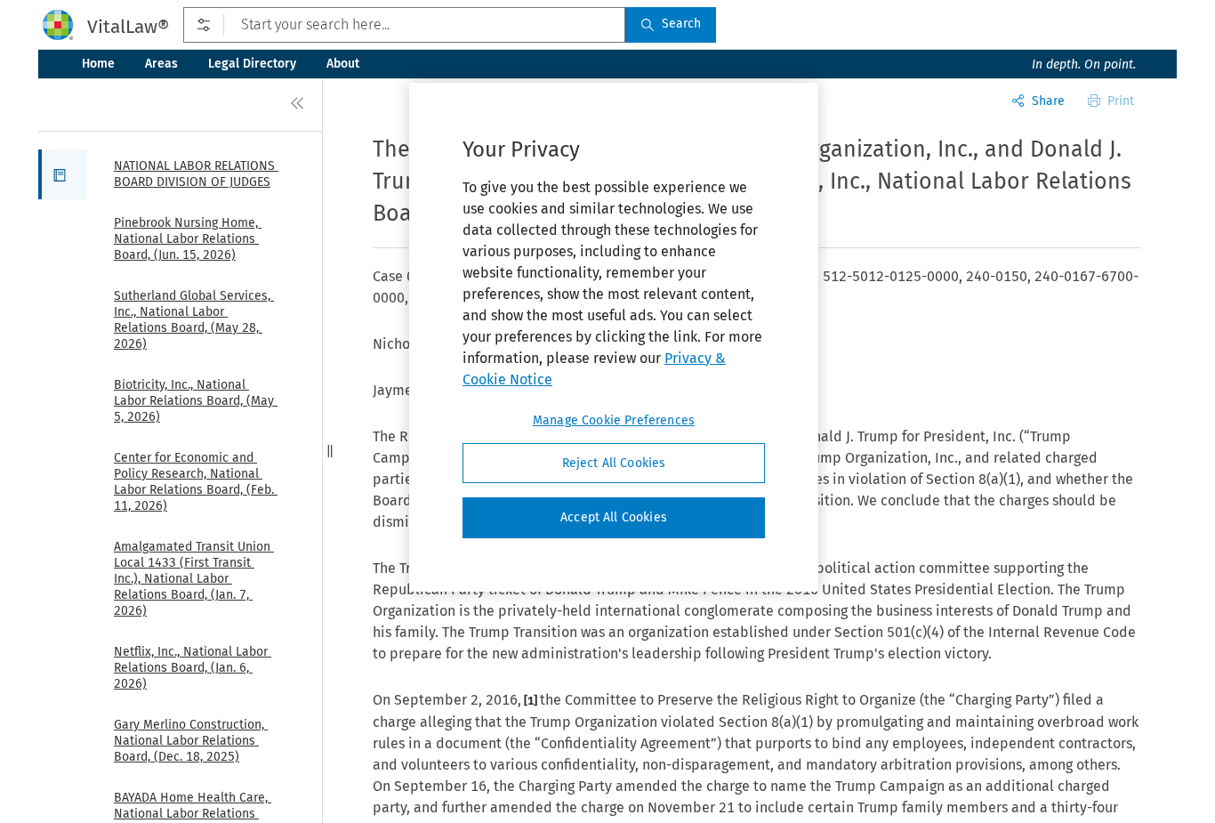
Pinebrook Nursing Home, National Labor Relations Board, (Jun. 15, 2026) (188, 238)
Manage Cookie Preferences (614, 420)
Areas (161, 63)
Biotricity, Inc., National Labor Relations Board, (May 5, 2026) (196, 400)
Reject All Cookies (614, 463)
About (342, 63)
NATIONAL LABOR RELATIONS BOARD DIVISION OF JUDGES (196, 174)
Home (98, 63)
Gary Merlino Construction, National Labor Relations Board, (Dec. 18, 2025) (191, 740)
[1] (530, 700)
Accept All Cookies (613, 517)
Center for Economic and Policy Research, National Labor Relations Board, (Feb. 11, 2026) (196, 481)
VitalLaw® (128, 26)
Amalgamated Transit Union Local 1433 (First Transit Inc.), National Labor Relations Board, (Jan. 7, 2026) (194, 578)
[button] (62, 174)
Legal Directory (252, 63)
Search (681, 23)
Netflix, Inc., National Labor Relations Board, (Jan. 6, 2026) (192, 667)
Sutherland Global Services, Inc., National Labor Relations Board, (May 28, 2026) (194, 319)
